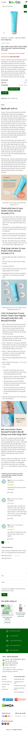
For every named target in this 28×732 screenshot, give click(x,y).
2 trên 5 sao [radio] (16, 555)
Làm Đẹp (11, 38)
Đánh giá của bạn (6, 555)
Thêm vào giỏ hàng (13, 89)
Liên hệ (3, 686)
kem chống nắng (22, 362)
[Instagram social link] (5, 724)
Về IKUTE (4, 676)
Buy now (5, 92)
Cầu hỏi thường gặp (19, 692)
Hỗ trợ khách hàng (19, 676)
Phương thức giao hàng (20, 685)
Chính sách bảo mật (7, 681)
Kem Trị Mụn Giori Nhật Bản (7, 618)
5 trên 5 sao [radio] (19, 555)
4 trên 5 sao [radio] (18, 555)
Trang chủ (4, 38)
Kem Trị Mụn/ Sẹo (6, 40)
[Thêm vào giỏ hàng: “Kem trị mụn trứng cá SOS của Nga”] (25, 606)
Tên (2, 576)
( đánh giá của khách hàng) (16, 53)
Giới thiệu (4, 679)
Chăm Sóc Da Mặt (20, 38)
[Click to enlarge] (4, 32)
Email (3, 582)
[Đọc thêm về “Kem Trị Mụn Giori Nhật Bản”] (11, 606)
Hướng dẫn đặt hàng (19, 679)
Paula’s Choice (5, 43)
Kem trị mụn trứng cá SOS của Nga (20, 613)
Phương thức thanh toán (19, 682)
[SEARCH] (25, 6)
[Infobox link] (14, 631)
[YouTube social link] (8, 724)
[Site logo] (14, 2)
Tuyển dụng (5, 689)
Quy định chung (5, 684)
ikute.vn (6, 466)
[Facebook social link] (3, 724)
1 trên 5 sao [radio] (14, 555)
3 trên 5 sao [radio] (17, 555)
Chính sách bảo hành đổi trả (19, 688)
